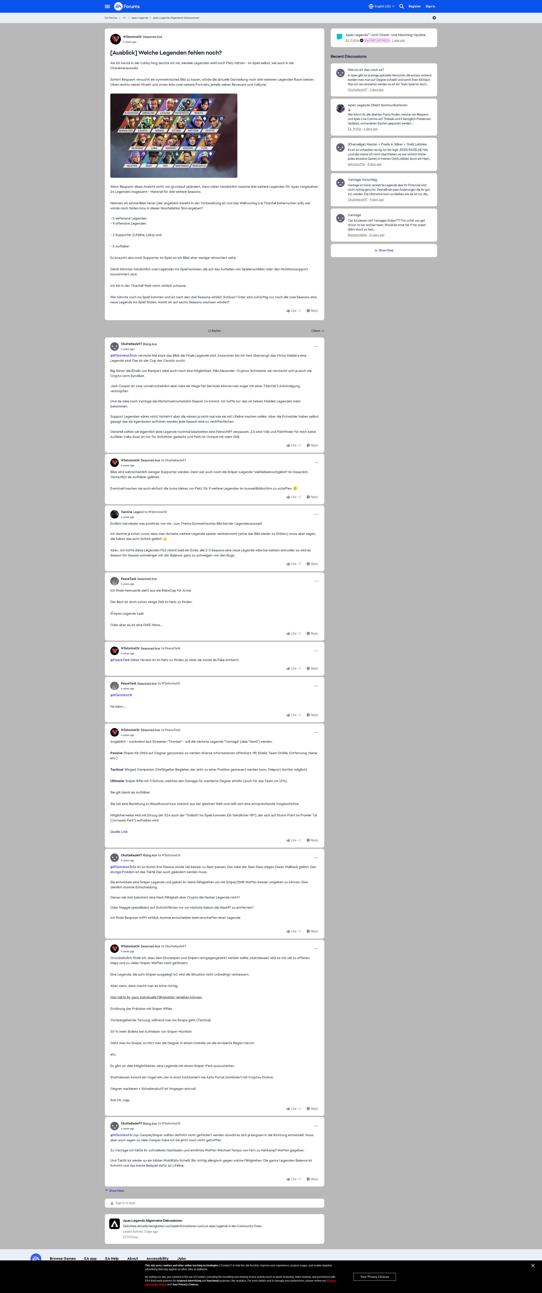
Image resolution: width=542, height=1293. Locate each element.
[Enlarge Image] (214, 136)
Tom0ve (126, 512)
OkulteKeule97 (131, 344)
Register (415, 6)
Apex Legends (139, 17)
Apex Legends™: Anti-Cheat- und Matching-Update (386, 35)
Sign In (430, 6)
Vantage (354, 215)
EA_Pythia (352, 40)
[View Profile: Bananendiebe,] (340, 218)
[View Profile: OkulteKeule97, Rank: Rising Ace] (114, 346)
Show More (116, 1191)
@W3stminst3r (121, 355)
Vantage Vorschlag (362, 180)
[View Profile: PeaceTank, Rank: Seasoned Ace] (114, 581)
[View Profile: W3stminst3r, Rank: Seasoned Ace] (115, 39)
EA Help (112, 1258)
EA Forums (111, 17)
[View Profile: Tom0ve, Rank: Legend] (114, 514)
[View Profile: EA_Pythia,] (340, 108)
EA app (90, 1258)
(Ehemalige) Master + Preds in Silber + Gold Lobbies (387, 144)
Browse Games (63, 1258)
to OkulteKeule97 (173, 460)
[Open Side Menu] (107, 6)
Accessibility (158, 1258)
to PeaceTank (170, 648)
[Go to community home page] (127, 6)
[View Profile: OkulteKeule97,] (340, 73)
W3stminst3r (132, 37)
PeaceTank (128, 579)
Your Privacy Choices (375, 1276)
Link (125, 831)
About (132, 1258)
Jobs (181, 1258)
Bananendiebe (357, 235)
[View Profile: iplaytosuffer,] (340, 147)
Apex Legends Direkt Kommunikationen (378, 105)
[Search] (401, 6)
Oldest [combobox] (317, 331)
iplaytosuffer (356, 164)
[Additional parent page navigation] (124, 18)
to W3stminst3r (155, 512)
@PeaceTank (120, 660)
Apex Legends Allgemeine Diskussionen (176, 17)
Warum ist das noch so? (366, 70)
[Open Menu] (434, 18)
